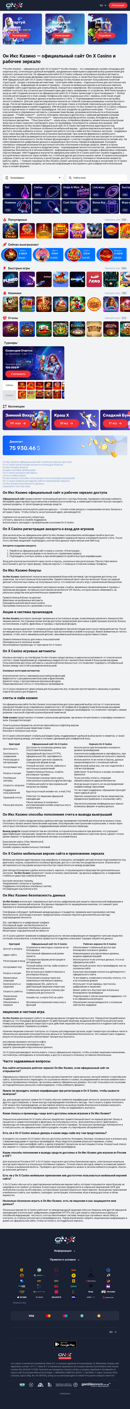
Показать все (19, 1303)
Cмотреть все (115, 268)
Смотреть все (115, 219)
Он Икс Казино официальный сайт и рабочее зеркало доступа (37, 462)
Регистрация (118, 5)
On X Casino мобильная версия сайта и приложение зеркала (36, 481)
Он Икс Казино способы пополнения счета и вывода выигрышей (39, 478)
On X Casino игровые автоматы (20, 472)
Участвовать (18, 374)
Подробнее (105, 35)
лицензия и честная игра (16, 486)
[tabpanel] (22, 29)
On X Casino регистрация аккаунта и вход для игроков (33, 464)
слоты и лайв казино (14, 475)
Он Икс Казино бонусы (15, 467)
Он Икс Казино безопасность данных (23, 483)
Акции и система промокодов (19, 470)
